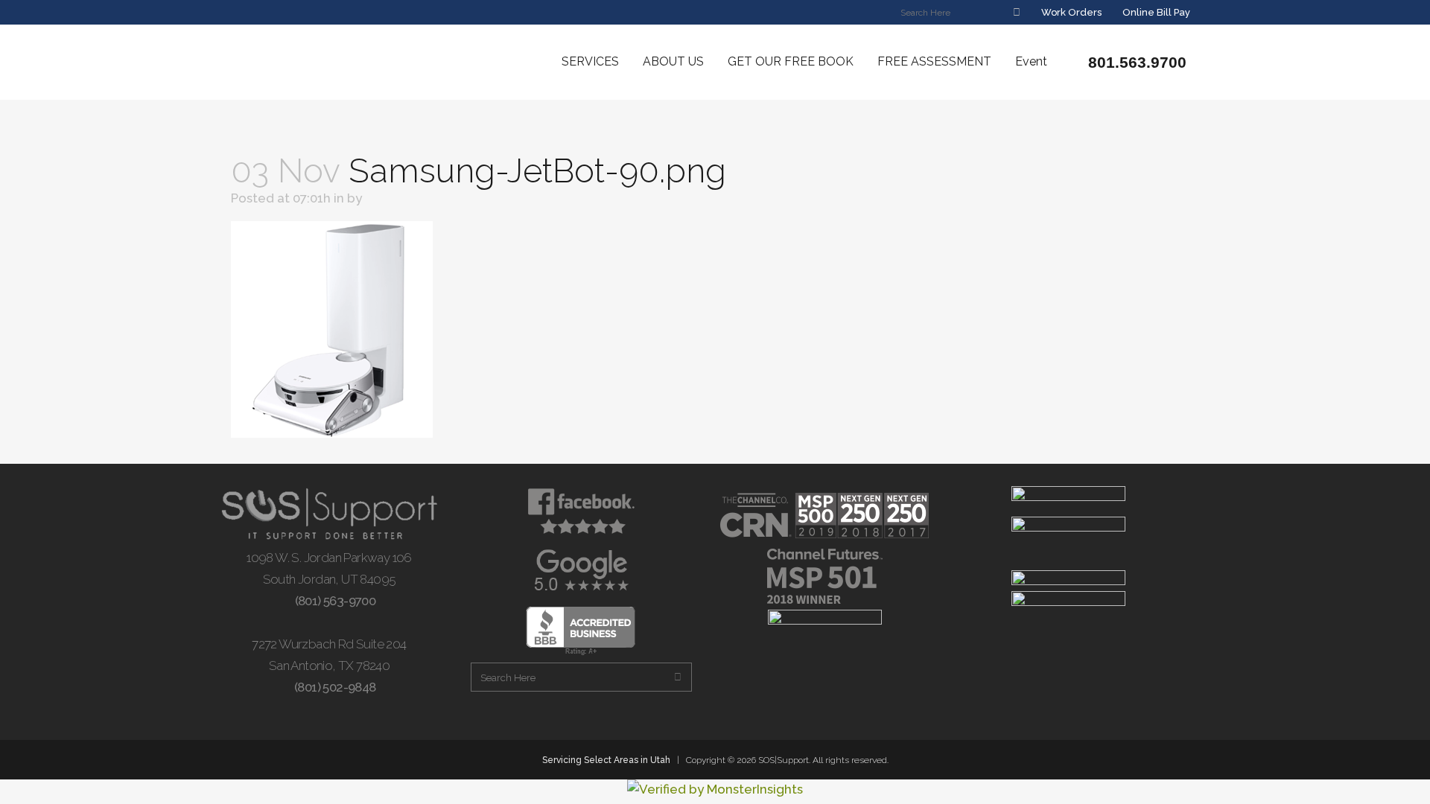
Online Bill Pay (1155, 12)
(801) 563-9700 (333, 600)
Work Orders (1070, 12)
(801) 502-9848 (333, 687)
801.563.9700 (1135, 62)
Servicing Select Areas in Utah (606, 760)
